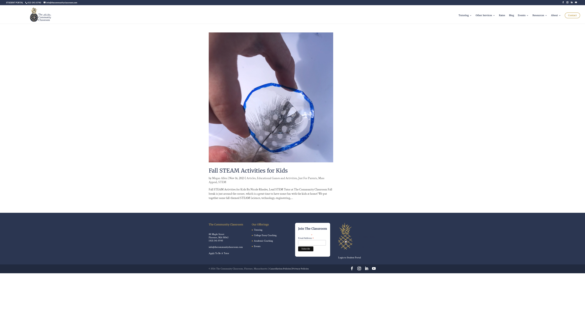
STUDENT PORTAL (14, 2)
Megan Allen (219, 178)
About (554, 15)
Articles (251, 178)
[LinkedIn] (572, 3)
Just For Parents (307, 178)
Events (522, 15)
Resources (538, 15)
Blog (511, 15)
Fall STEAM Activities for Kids (248, 170)
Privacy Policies (300, 268)
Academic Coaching (263, 240)
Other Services (484, 15)
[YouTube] (576, 3)
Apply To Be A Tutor (219, 253)
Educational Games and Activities (277, 178)
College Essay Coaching (265, 235)
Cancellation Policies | (280, 268)
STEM (222, 182)
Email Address (306, 238)
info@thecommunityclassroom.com (226, 247)
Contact (572, 15)
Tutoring (464, 15)
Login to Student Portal (349, 257)
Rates (502, 15)
